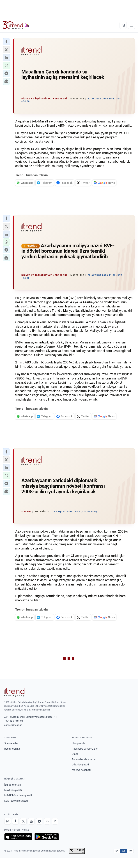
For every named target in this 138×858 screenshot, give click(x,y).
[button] (6, 41)
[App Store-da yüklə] (18, 836)
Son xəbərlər (11, 743)
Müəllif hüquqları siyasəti (18, 795)
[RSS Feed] (55, 821)
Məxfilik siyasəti (13, 790)
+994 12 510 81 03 (13, 721)
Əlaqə (75, 753)
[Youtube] (31, 821)
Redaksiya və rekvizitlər (85, 748)
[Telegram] (39, 821)
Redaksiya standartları (84, 759)
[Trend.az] (16, 25)
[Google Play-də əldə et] (46, 836)
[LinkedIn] (47, 821)
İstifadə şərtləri (12, 784)
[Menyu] (131, 25)
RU (130, 851)
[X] (23, 821)
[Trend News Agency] (14, 692)
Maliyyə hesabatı (81, 769)
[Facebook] (15, 821)
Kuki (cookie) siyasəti (16, 800)
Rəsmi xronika (12, 748)
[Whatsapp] (7, 821)
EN (117, 851)
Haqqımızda (78, 743)
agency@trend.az (13, 725)
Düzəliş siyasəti (80, 764)
